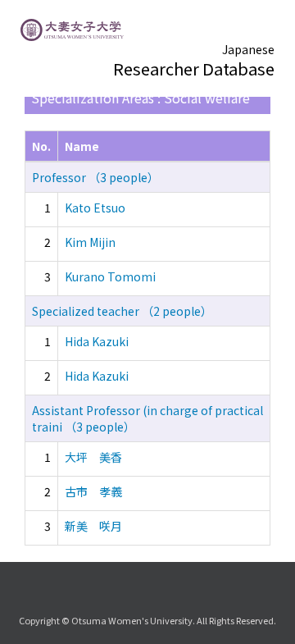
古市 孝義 (93, 491)
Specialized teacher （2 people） (122, 311)
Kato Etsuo (95, 207)
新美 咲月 (93, 526)
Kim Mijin (90, 242)
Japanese (248, 49)
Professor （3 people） (95, 177)
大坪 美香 (93, 457)
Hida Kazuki (97, 341)
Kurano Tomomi (110, 276)
